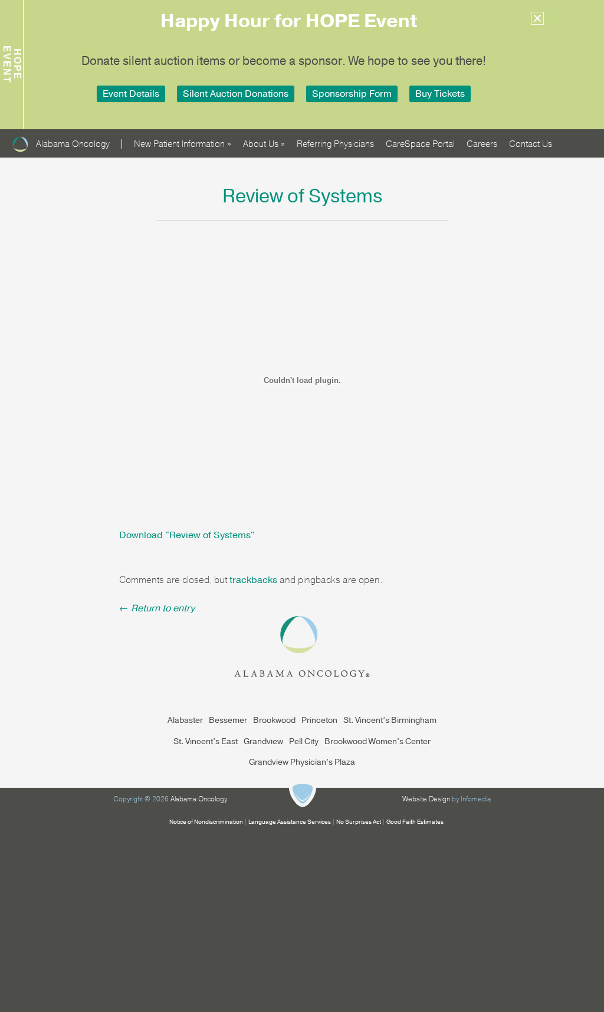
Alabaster (185, 720)
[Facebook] (564, 138)
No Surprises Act (358, 822)
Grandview (263, 741)
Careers (482, 144)
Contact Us (530, 144)
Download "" (187, 535)
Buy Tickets (440, 93)
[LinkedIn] (587, 138)
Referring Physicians (335, 144)
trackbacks (253, 580)
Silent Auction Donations (235, 93)
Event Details (131, 93)
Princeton (319, 720)
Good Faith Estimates (415, 822)
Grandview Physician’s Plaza (302, 762)
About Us (264, 144)
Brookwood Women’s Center (377, 741)
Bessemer (228, 720)
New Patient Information (182, 144)
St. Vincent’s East (205, 741)
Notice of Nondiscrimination (206, 822)
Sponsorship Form (352, 93)
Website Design (426, 799)
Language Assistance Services (289, 822)
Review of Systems (302, 196)
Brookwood (274, 720)
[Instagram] (575, 138)
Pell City (304, 741)
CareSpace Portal (420, 144)
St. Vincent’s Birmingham (389, 720)
